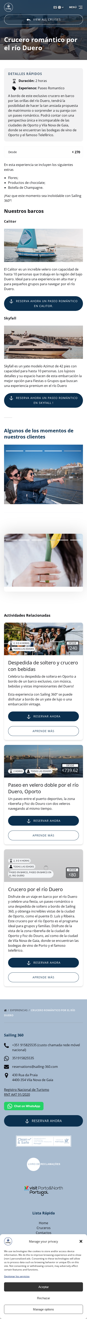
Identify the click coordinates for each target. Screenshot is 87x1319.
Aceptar (43, 1287)
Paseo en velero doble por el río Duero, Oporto (43, 788)
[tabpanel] (43, 560)
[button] (81, 1241)
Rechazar (43, 1298)
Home (43, 1223)
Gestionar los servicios (17, 1276)
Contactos (43, 1233)
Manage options (43, 1309)
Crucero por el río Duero (35, 889)
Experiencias (19, 1010)
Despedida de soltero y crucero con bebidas (43, 665)
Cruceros (44, 1228)
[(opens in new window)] (43, 1160)
